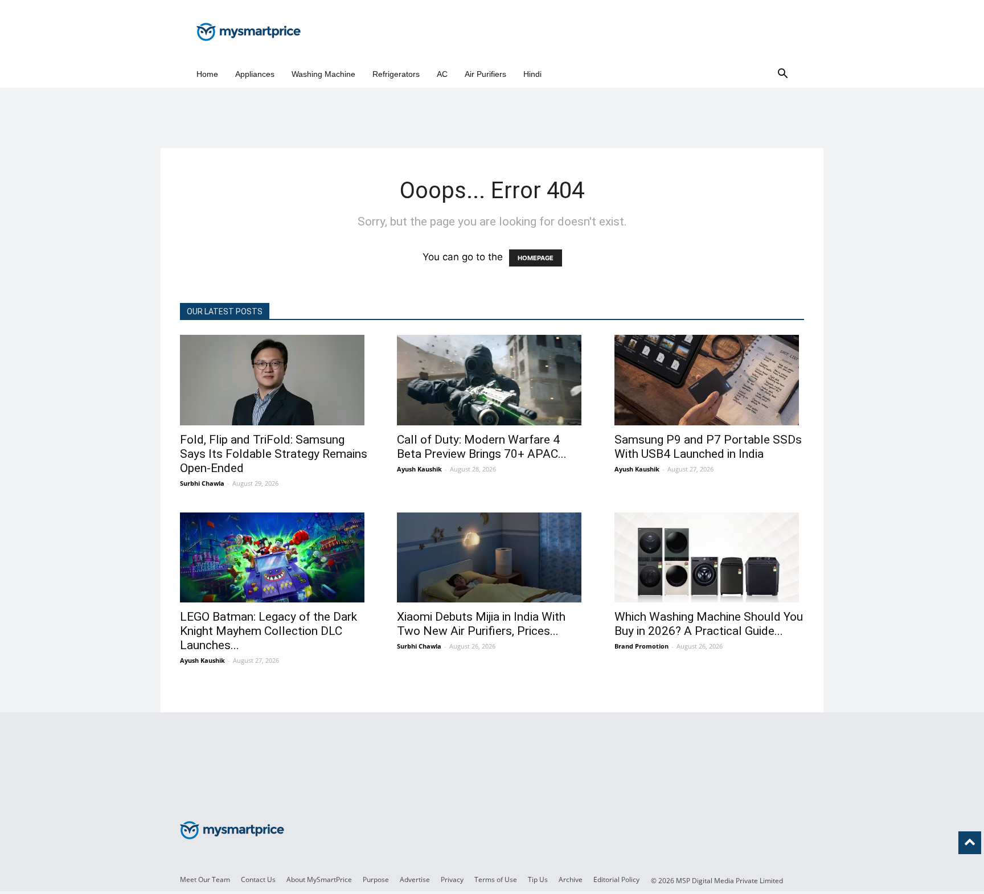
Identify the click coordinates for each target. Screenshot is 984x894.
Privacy (452, 879)
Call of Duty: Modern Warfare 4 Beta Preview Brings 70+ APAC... (482, 447)
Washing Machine (323, 74)
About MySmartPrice (319, 879)
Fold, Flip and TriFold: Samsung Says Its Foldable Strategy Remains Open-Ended (273, 454)
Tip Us (538, 879)
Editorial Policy (616, 879)
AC (442, 74)
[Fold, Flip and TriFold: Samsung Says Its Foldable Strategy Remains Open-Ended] (275, 380)
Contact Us (258, 879)
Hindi (532, 74)
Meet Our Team (205, 879)
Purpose (376, 879)
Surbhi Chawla (202, 483)
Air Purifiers (485, 74)
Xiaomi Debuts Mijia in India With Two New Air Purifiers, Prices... (481, 624)
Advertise (415, 879)
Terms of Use (495, 879)
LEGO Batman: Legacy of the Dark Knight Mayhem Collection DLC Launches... (268, 631)
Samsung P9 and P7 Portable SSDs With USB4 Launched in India (708, 447)
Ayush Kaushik (419, 469)
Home (207, 74)
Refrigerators (396, 74)
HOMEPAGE (536, 258)
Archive (571, 879)
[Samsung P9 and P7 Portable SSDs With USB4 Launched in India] (709, 380)
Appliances (254, 74)
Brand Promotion (641, 646)
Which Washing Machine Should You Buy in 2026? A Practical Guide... (708, 624)
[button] (782, 74)
